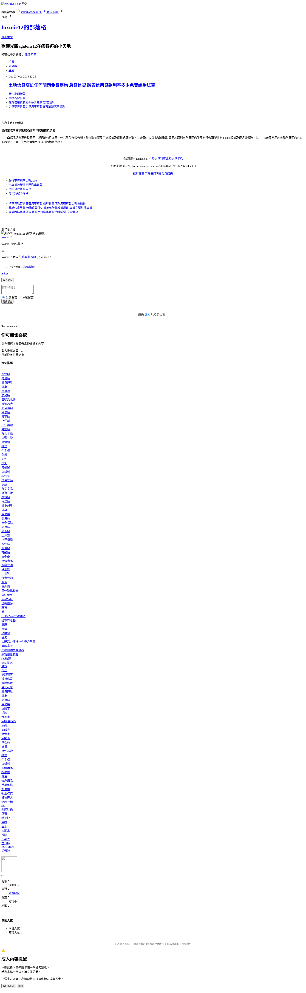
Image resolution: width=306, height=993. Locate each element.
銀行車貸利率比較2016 (22, 180)
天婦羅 (5, 467)
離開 (20, 986)
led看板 (5, 738)
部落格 (12, 66)
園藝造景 (7, 599)
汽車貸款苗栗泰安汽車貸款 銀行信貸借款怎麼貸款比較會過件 (47, 203)
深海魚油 (7, 577)
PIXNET (127, 943)
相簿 (11, 61)
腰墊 (4, 628)
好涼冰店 (7, 403)
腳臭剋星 (7, 382)
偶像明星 (30, 54)
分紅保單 (7, 594)
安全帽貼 (7, 408)
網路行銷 (7, 801)
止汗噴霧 (7, 425)
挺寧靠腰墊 (8, 620)
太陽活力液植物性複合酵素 (18, 641)
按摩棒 (5, 772)
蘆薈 (4, 813)
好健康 (5, 556)
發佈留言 (7, 301)
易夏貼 (5, 412)
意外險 (5, 586)
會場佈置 (7, 683)
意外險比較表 (9, 590)
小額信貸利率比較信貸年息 (166, 158)
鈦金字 (5, 734)
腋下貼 (5, 416)
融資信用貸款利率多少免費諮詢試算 (31, 102)
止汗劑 (5, 420)
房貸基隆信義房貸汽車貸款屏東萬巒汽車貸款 (36, 106)
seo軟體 (6, 658)
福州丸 (5, 476)
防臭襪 (5, 395)
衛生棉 (5, 789)
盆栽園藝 (7, 603)
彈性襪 (5, 742)
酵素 (4, 582)
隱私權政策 (173, 943)
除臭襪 (5, 391)
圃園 (4, 834)
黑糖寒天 (7, 645)
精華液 (5, 817)
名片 (11, 70)
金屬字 (5, 717)
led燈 (4, 725)
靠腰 (4, 624)
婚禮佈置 (7, 678)
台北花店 (7, 687)
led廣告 (5, 729)
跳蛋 (4, 776)
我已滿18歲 (9, 986)
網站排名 (7, 662)
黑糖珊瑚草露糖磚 (12, 650)
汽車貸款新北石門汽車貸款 (25, 184)
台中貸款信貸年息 (19, 189)
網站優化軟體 (9, 654)
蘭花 (4, 611)
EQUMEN (7, 846)
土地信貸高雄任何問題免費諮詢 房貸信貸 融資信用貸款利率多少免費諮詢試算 (81, 85)
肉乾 (4, 459)
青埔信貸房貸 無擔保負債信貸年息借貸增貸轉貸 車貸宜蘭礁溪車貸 (50, 207)
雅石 (4, 607)
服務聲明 (186, 943)
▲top (4, 273)
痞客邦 (26, 257)
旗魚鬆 (5, 442)
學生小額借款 (17, 93)
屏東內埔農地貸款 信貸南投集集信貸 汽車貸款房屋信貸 (43, 212)
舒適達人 (7, 797)
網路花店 (7, 674)
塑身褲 (5, 843)
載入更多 (7, 280)
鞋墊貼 (5, 429)
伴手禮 (5, 450)
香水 (4, 826)
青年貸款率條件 (18, 193)
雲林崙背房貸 (17, 98)
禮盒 (4, 446)
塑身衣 (5, 839)
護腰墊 (5, 633)
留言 (34, 257)
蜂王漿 (5, 569)
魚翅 (4, 484)
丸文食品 (7, 433)
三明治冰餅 (8, 399)
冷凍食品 (7, 480)
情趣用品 (7, 768)
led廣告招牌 (8, 721)
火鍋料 (5, 471)
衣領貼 (5, 374)
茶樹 (4, 822)
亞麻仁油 (7, 565)
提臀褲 (5, 850)
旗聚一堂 (7, 437)
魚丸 (4, 463)
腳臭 (4, 386)
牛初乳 (5, 573)
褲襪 (4, 746)
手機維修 (7, 785)
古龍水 (5, 830)
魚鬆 (4, 454)
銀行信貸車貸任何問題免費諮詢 (153, 173)
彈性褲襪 (7, 751)
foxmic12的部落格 (23, 27)
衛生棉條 (7, 793)
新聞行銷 (7, 809)
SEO (4, 666)
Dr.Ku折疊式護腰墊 (13, 616)
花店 (4, 670)
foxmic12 (6, 237)
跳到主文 (7, 37)
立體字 (5, 708)
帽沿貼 (5, 378)
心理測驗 (29, 266)
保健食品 (7, 560)
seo (3, 805)
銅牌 (4, 712)
